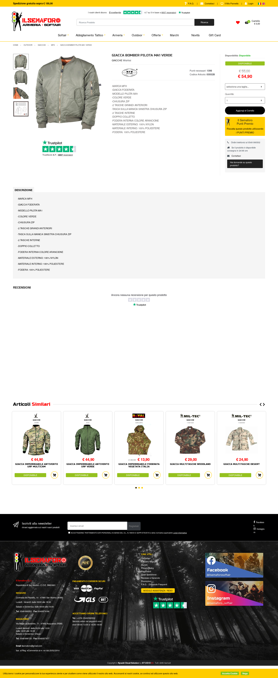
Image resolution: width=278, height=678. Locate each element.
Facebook (259, 524)
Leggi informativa (180, 532)
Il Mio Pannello (231, 3)
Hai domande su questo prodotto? (241, 164)
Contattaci (209, 3)
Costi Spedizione (149, 574)
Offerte (156, 35)
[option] (68, 93)
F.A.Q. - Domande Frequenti (154, 584)
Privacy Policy (147, 568)
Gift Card (215, 35)
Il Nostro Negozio (149, 561)
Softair (62, 35)
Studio (148, 662)
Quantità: (229, 94)
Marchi (174, 35)
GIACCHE (117, 60)
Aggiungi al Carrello (245, 110)
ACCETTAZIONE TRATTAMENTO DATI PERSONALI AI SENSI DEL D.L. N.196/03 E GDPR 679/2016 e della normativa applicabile (129, 532)
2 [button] (139, 488)
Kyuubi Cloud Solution (128, 662)
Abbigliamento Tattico (89, 35)
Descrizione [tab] (23, 190)
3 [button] (142, 488)
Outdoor (137, 35)
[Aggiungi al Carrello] (54, 475)
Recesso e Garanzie (150, 577)
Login (250, 3)
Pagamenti (146, 571)
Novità (195, 35)
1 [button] (136, 488)
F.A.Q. (191, 3)
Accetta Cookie (229, 673)
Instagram (259, 530)
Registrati (134, 526)
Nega (245, 673)
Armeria (117, 35)
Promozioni (146, 581)
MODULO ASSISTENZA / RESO (158, 590)
